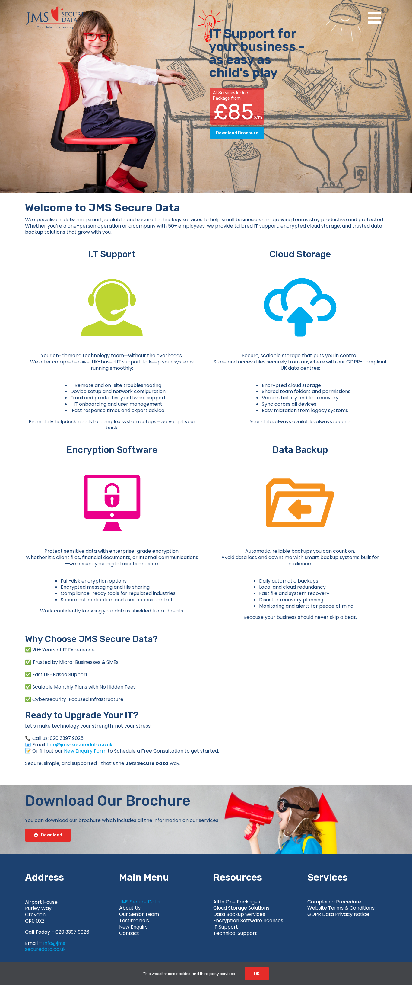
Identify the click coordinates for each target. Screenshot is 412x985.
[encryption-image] (112, 459)
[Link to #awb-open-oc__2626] (374, 17)
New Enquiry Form (85, 750)
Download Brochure (237, 133)
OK (257, 974)
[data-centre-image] (300, 459)
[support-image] (112, 264)
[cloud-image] (300, 264)
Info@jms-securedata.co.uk (80, 744)
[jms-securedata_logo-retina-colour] (55, 8)
